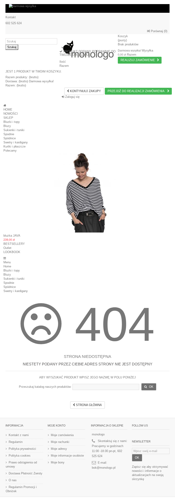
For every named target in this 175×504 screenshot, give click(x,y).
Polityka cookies (20, 455)
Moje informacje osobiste (67, 455)
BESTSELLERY (14, 244)
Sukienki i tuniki (13, 130)
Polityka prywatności (22, 448)
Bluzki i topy (11, 122)
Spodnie (8, 134)
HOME (7, 109)
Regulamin (16, 442)
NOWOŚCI (10, 113)
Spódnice (9, 138)
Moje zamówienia (62, 435)
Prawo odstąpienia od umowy (21, 464)
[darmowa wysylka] (87, 8)
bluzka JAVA (11, 235)
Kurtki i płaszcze (14, 146)
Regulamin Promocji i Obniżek (21, 489)
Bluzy (7, 126)
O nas (13, 480)
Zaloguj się (72, 96)
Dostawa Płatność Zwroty (25, 473)
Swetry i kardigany (15, 142)
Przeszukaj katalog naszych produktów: (45, 386)
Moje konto (56, 425)
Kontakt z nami (19, 435)
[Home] (4, 105)
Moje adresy (59, 448)
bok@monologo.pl (104, 467)
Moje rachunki (60, 442)
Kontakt (10, 17)
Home (7, 266)
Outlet (7, 248)
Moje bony (57, 462)
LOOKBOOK (11, 252)
